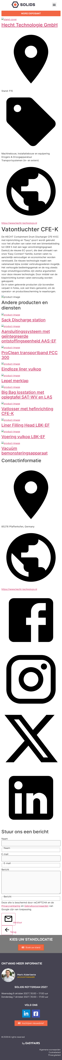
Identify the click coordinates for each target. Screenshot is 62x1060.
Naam (4, 839)
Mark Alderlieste (26, 974)
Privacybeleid (54, 1055)
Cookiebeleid (55, 1052)
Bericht (5, 869)
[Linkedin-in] (26, 1014)
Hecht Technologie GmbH (29, 25)
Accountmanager (26, 977)
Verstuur (14, 922)
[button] (54, 4)
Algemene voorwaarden (50, 1049)
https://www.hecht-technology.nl (19, 223)
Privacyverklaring (10, 905)
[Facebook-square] (36, 1014)
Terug (11, 932)
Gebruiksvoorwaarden (36, 905)
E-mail (4, 854)
